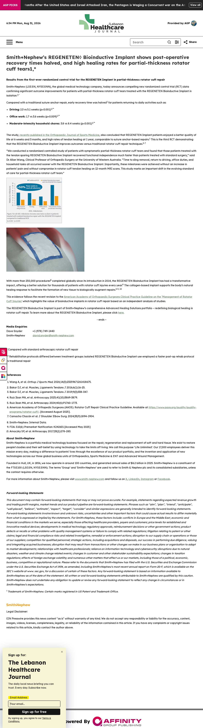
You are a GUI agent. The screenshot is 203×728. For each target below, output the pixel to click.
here (121, 312)
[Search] (169, 42)
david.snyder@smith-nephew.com (53, 335)
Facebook (163, 479)
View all (195, 5)
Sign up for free (34, 712)
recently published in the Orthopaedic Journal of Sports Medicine (59, 135)
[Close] (61, 651)
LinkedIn (133, 479)
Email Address (18, 697)
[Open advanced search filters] (177, 42)
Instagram (147, 479)
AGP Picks (10, 5)
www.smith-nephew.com (89, 479)
